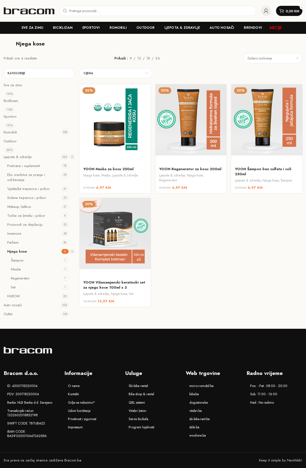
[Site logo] (29, 10)
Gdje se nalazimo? (81, 402)
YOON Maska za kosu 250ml (108, 169)
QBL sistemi (137, 402)
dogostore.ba (198, 402)
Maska (16, 269)
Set (13, 287)
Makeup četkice (19, 206)
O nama (74, 385)
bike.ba (194, 394)
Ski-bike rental (138, 385)
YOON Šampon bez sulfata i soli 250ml (263, 171)
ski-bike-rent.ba (199, 419)
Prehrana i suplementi (23, 165)
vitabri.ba (195, 410)
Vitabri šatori (137, 410)
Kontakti (73, 394)
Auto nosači (13, 305)
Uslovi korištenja (79, 410)
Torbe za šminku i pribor (26, 215)
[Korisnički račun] (266, 11)
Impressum (75, 427)
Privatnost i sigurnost (82, 419)
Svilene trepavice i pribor (26, 197)
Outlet (8, 314)
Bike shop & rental (141, 394)
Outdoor (10, 141)
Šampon (17, 260)
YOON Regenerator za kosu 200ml (190, 169)
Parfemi (13, 242)
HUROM (13, 296)
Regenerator (20, 278)
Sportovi (10, 116)
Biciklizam (11, 100)
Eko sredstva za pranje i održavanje (26, 177)
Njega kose (17, 251)
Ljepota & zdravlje (18, 157)
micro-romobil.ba (201, 385)
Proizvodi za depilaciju (25, 224)
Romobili (10, 132)
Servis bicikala (138, 419)
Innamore (14, 233)
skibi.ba (194, 427)
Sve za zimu (13, 85)
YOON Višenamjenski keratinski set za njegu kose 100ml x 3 (114, 285)
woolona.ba (197, 435)
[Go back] (10, 43)
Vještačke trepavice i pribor (28, 188)
